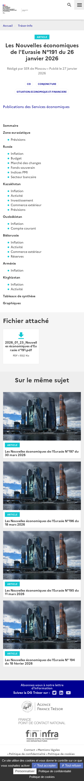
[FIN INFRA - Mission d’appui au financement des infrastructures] (42, 735)
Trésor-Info (25, 25)
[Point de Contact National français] (42, 721)
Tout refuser (72, 765)
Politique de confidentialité (27, 754)
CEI (29, 83)
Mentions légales (49, 750)
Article (42, 37)
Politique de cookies (61, 754)
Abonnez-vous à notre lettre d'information (42, 686)
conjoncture (47, 83)
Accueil (8, 25)
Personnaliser (25, 771)
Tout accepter (46, 765)
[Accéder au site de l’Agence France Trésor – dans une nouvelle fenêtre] (42, 706)
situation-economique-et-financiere (42, 91)
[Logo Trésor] (35, 10)
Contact (29, 750)
